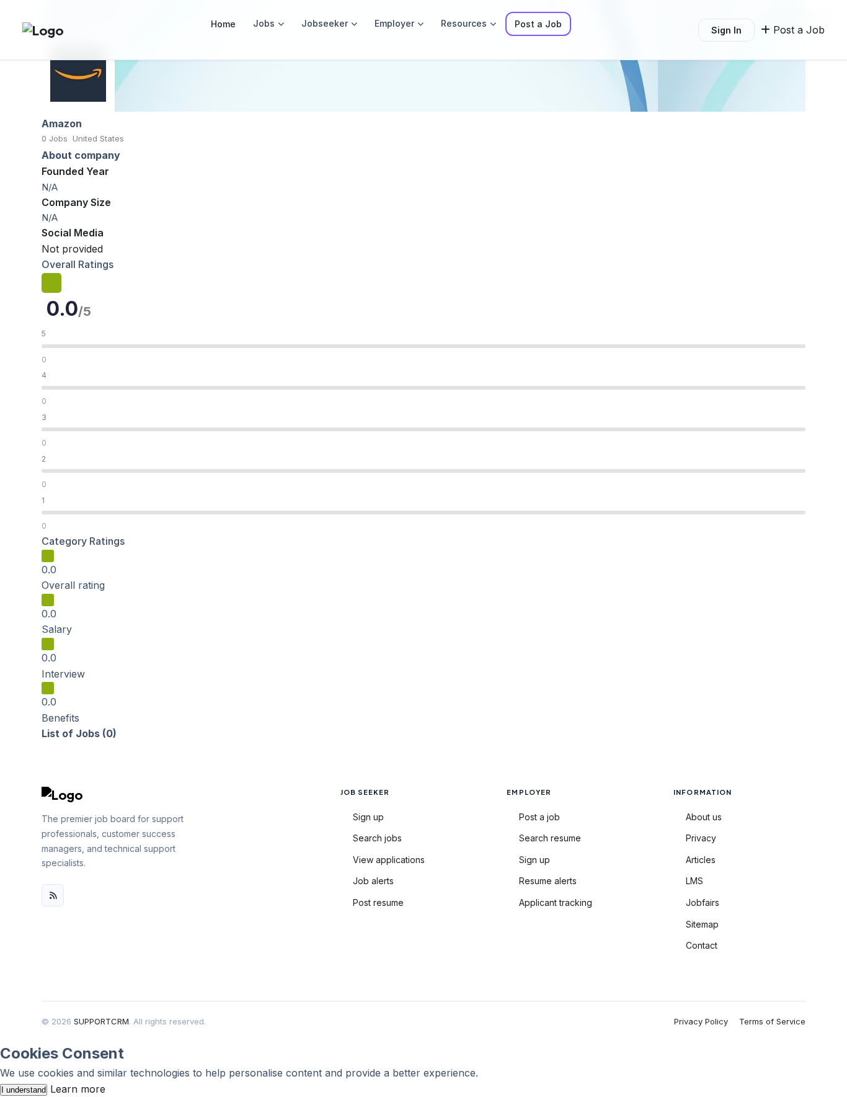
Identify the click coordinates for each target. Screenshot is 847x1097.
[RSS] (53, 895)
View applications (389, 859)
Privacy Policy (701, 1021)
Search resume (550, 838)
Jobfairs (702, 902)
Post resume (378, 902)
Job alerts (373, 880)
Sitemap (702, 924)
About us (704, 817)
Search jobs (377, 838)
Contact (701, 945)
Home (223, 24)
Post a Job (538, 24)
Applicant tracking (555, 902)
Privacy (701, 838)
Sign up (368, 817)
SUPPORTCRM (101, 1021)
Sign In (726, 30)
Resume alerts (548, 880)
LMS (694, 880)
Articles (701, 859)
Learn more (77, 1089)
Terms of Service (772, 1021)
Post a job (539, 817)
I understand (23, 1090)
